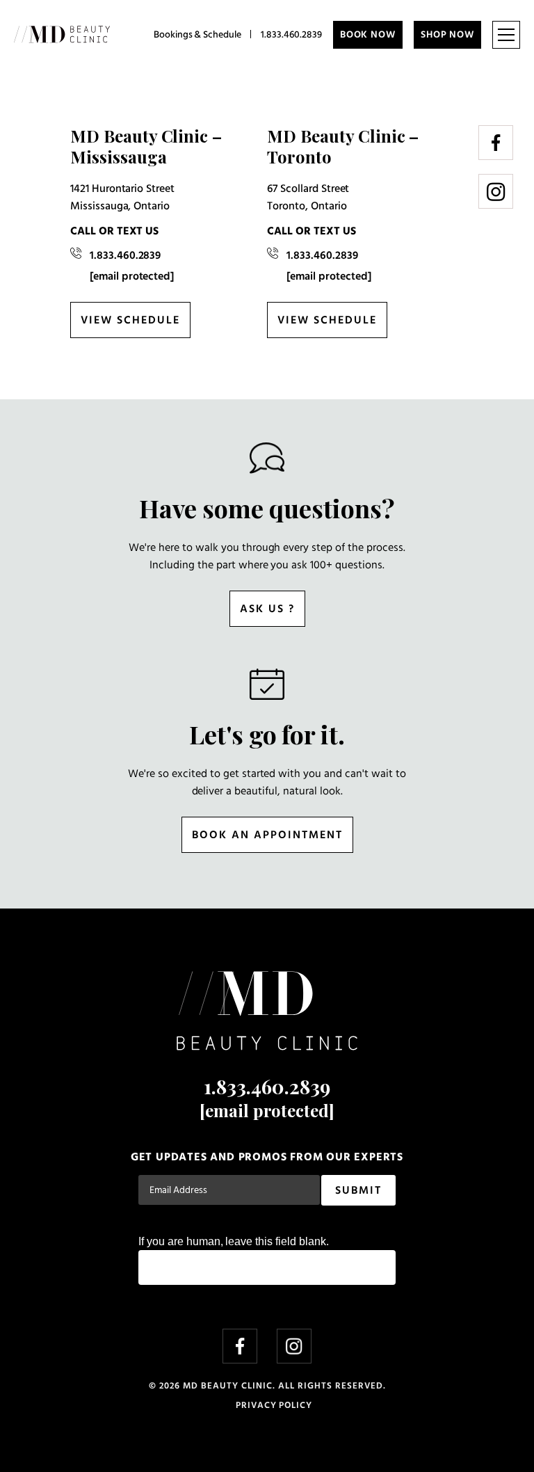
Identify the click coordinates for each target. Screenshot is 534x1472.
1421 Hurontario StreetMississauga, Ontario (122, 198)
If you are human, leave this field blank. (233, 1241)
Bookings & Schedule (197, 35)
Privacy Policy (274, 1405)
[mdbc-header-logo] (62, 35)
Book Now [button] (368, 35)
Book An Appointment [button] (267, 835)
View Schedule (130, 321)
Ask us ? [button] (267, 609)
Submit (358, 1191)
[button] (506, 35)
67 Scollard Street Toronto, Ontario (308, 198)
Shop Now (447, 35)
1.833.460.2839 (291, 35)
